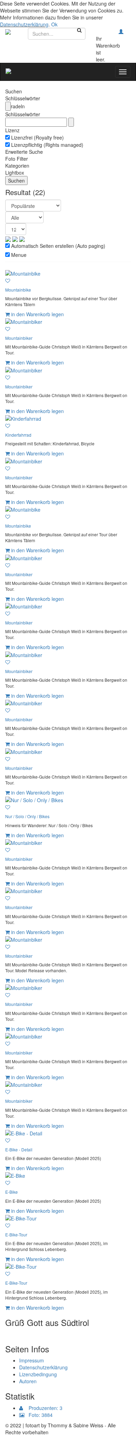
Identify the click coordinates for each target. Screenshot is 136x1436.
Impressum (31, 1360)
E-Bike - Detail (18, 1149)
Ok (54, 24)
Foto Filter (16, 158)
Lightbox (14, 172)
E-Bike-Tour (16, 1234)
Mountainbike (18, 290)
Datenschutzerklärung (24, 24)
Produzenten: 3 (42, 1407)
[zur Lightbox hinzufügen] (7, 280)
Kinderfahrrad (18, 435)
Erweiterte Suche (24, 151)
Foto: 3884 (38, 1414)
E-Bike (11, 1192)
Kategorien (17, 165)
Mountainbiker (18, 338)
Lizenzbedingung (38, 1374)
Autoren (28, 1381)
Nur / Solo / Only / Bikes (27, 816)
